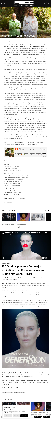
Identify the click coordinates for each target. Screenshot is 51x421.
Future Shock (14, 376)
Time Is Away (22, 46)
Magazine (32, 5)
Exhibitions (21, 5)
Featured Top (4, 32)
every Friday (14, 144)
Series (26, 5)
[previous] (45, 210)
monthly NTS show (8, 50)
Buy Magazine (38, 416)
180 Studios (10, 392)
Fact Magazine (24, 2)
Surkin (6, 392)
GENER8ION (23, 392)
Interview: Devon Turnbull (36, 223)
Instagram (34, 144)
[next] (48, 210)
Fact (9, 263)
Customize (8, 415)
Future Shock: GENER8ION (14, 387)
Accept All (24, 415)
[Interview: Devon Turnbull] (38, 217)
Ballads (22, 56)
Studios (15, 5)
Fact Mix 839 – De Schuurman (17, 198)
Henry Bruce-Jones (12, 32)
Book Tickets (46, 416)
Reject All (16, 415)
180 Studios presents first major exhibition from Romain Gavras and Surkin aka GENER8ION (8, 224)
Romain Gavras (17, 392)
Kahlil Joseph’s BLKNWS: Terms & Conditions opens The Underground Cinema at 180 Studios (23, 225)
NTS (26, 142)
